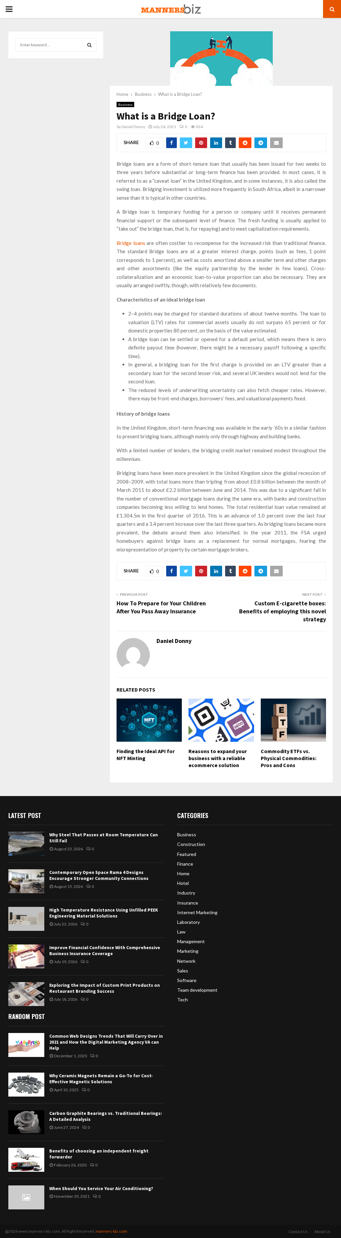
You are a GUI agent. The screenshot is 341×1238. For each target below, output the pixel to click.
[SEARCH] (89, 45)
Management (191, 941)
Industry (186, 893)
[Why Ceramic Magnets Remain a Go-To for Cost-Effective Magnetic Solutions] (26, 1085)
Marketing (187, 951)
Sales (182, 970)
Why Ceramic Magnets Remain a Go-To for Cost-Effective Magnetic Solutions (101, 1079)
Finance (185, 864)
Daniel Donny (133, 126)
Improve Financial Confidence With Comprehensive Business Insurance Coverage (104, 950)
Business (125, 104)
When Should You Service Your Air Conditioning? (101, 1188)
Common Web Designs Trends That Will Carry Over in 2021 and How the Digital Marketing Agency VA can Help (106, 1042)
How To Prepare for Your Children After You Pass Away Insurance (161, 607)
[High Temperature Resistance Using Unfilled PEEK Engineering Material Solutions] (26, 919)
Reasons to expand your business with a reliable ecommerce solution (217, 758)
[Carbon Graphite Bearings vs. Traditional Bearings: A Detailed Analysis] (26, 1122)
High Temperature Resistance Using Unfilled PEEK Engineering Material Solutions (103, 913)
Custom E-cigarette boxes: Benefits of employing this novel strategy (282, 611)
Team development (197, 990)
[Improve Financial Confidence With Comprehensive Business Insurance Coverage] (26, 956)
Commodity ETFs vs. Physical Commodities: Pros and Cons (288, 758)
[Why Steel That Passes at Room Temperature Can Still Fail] (26, 844)
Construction (191, 844)
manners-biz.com (111, 1231)
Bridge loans (131, 243)
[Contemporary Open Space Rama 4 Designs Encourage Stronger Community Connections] (26, 881)
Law (181, 931)
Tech (182, 999)
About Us (322, 1231)
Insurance (187, 903)
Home (183, 873)
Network (186, 961)
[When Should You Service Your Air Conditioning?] (26, 1197)
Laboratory (188, 922)
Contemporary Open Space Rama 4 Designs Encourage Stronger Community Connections (99, 875)
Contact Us (298, 1231)
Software (186, 980)
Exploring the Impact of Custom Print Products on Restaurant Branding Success (104, 988)
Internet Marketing (197, 912)
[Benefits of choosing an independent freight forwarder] (26, 1160)
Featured (186, 854)
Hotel (183, 883)
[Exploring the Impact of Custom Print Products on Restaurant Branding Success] (26, 994)
